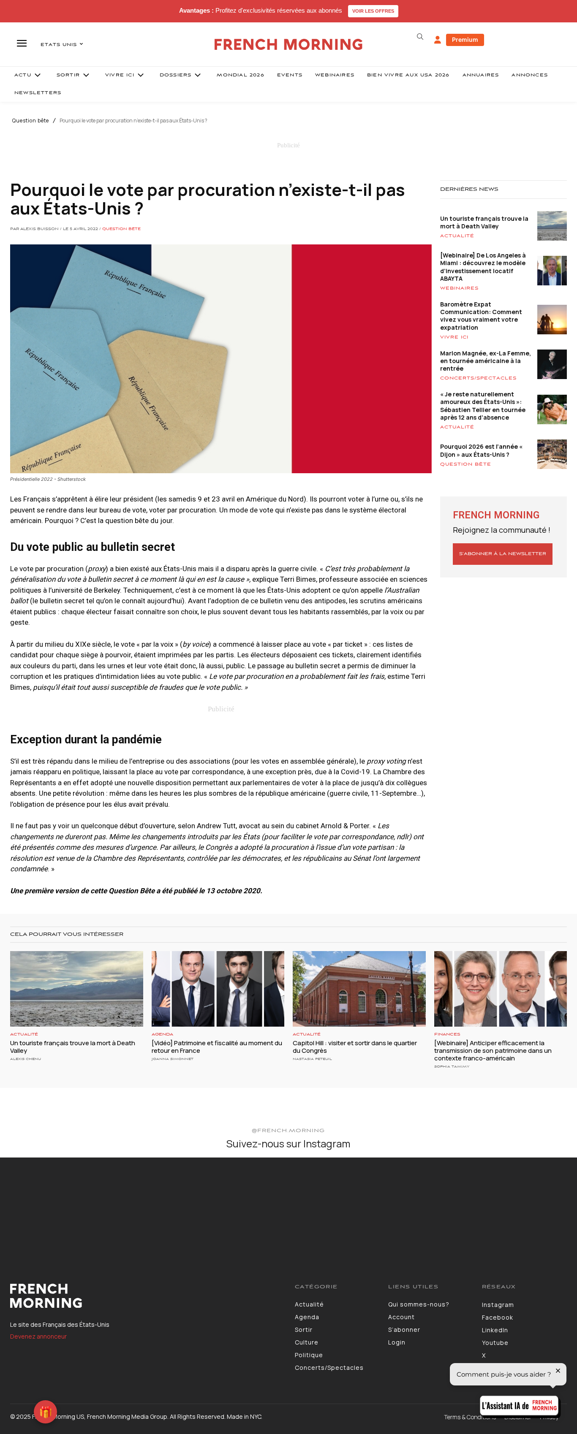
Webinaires (459, 288)
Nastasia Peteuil (312, 1059)
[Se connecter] (437, 40)
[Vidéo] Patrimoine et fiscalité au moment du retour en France (217, 1046)
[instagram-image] (47, 1205)
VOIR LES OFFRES (373, 11)
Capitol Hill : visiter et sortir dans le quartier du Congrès (355, 1046)
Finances (447, 1034)
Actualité (457, 236)
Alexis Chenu (25, 1059)
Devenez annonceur (38, 1336)
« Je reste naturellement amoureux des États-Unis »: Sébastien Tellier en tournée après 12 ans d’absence (482, 405)
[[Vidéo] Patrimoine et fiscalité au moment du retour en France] (218, 989)
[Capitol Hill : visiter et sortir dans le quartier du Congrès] (359, 989)
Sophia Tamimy (451, 1066)
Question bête (30, 120)
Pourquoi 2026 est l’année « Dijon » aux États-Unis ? (481, 450)
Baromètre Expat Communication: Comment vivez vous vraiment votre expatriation (481, 315)
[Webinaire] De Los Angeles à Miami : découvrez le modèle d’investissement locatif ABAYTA (483, 266)
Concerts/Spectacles (478, 378)
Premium (465, 39)
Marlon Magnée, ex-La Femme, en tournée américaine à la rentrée (485, 360)
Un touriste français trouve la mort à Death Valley (484, 222)
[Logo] (146, 1296)
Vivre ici (454, 337)
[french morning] (288, 44)
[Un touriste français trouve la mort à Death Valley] (76, 989)
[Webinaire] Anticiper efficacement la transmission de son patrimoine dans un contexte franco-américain (493, 1050)
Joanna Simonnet (172, 1059)
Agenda (162, 1034)
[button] (420, 36)
